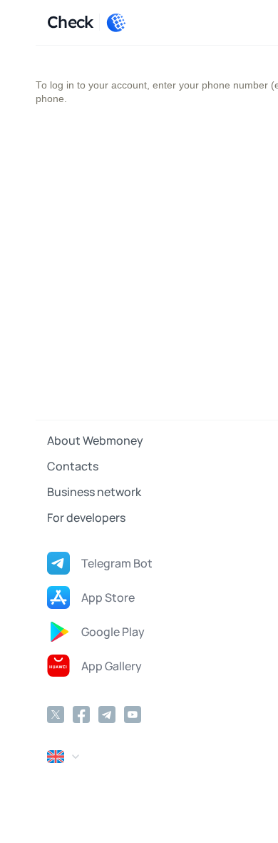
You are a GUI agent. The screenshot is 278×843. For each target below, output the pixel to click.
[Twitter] (55, 714)
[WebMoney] (116, 23)
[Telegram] (106, 714)
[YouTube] (132, 714)
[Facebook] (81, 714)
